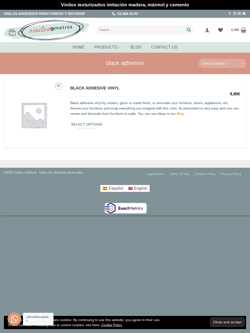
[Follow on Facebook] (230, 13)
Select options (86, 124)
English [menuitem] (140, 188)
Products (105, 47)
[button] (207, 30)
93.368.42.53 (126, 14)
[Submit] (189, 30)
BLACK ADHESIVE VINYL (94, 88)
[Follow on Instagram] (234, 13)
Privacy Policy (231, 174)
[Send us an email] (239, 13)
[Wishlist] (220, 30)
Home (78, 47)
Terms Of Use (179, 174)
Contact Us (164, 47)
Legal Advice (155, 174)
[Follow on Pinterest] (243, 13)
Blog (135, 47)
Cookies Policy (205, 174)
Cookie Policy (111, 325)
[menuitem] (112, 188)
